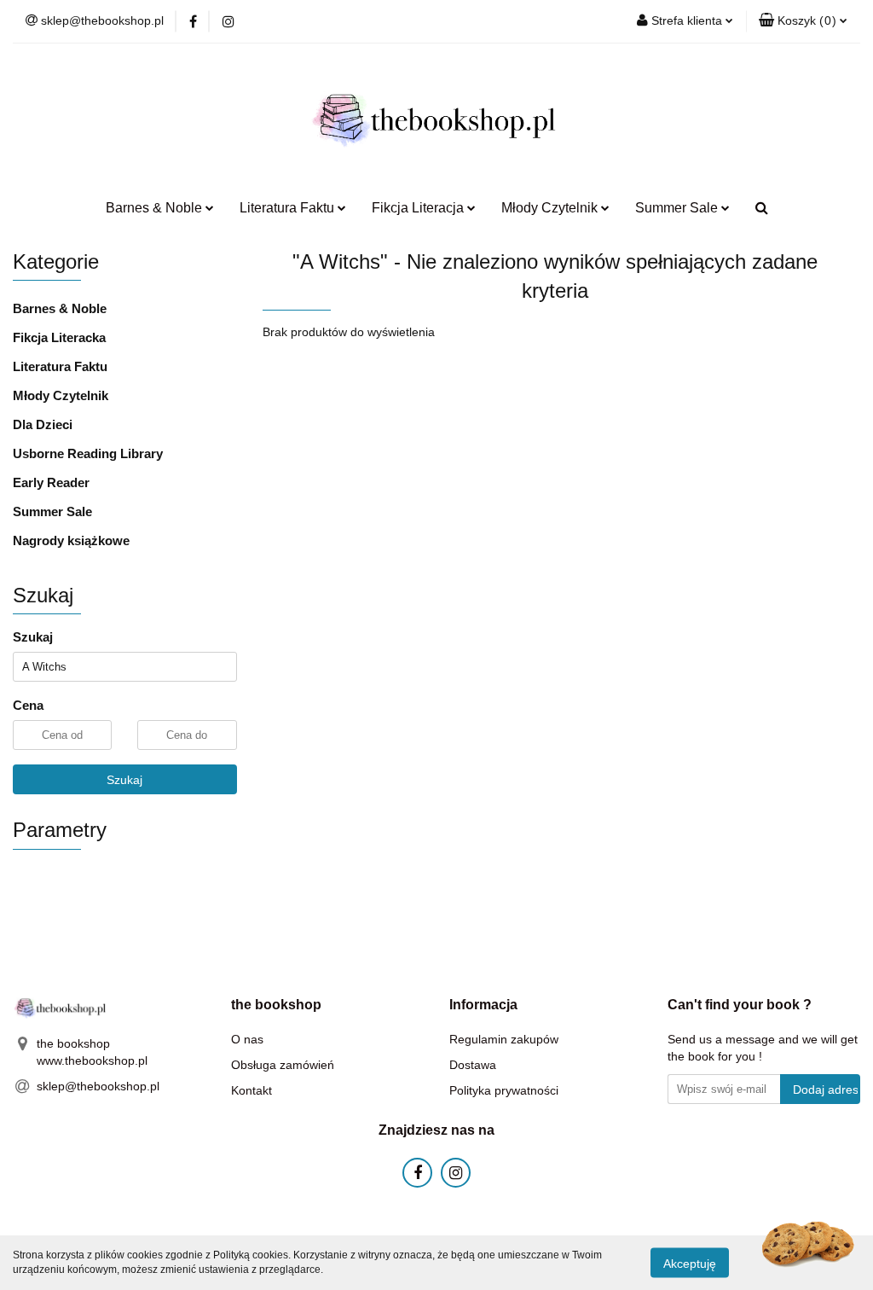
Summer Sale (52, 511)
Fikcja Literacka (59, 337)
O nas (247, 1039)
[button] (803, 21)
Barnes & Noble (60, 308)
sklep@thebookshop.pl (98, 1086)
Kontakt (251, 1090)
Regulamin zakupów (503, 1039)
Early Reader (51, 482)
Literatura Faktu (60, 366)
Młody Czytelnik (60, 395)
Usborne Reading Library (88, 453)
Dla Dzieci (42, 424)
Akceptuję (689, 1263)
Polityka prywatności (503, 1090)
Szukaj (124, 780)
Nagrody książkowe (71, 540)
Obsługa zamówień (282, 1065)
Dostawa (472, 1065)
